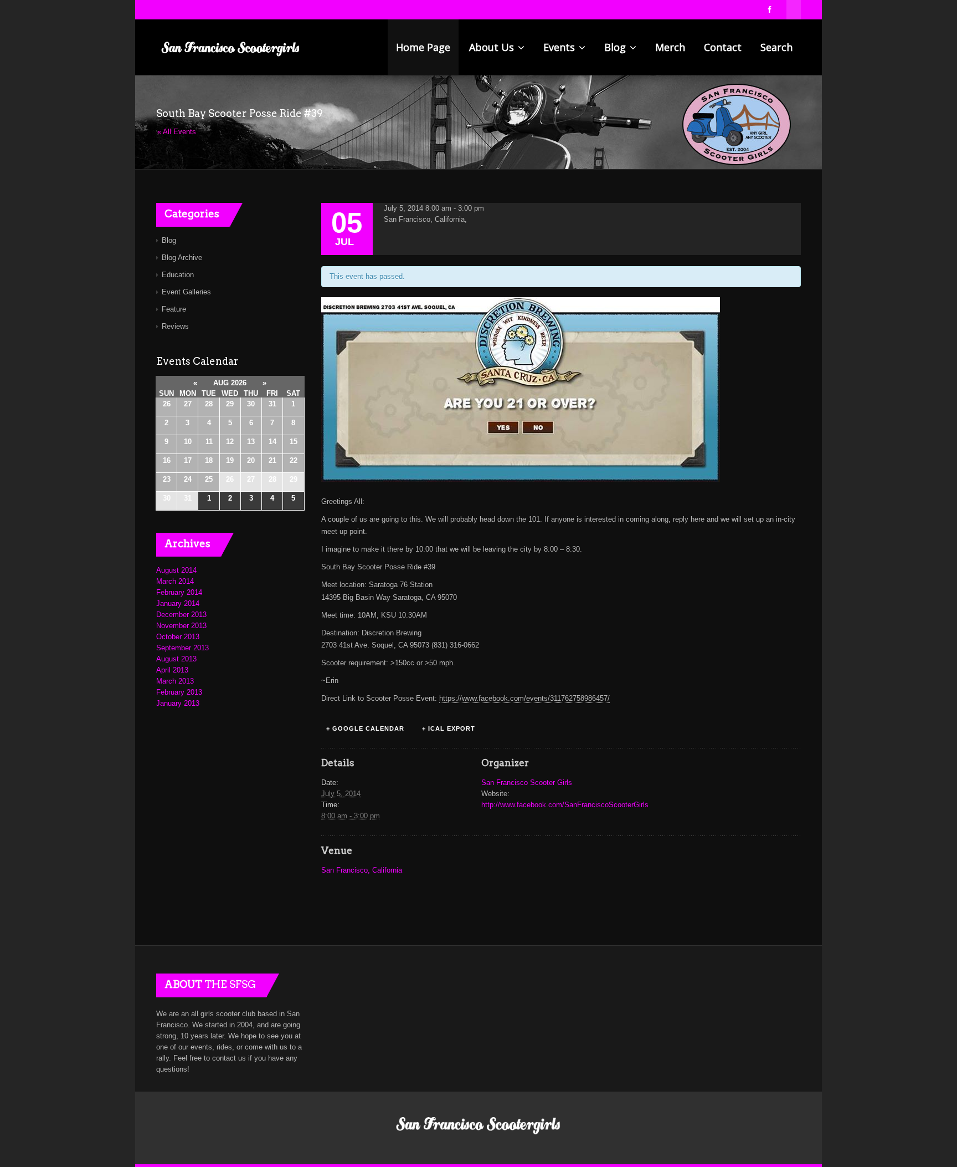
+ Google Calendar (365, 728)
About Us (493, 47)
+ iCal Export (448, 728)
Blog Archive (182, 257)
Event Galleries (186, 292)
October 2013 (177, 637)
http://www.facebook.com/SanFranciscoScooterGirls (565, 805)
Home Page (423, 47)
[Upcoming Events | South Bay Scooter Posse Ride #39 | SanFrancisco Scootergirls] (230, 47)
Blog (616, 47)
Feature (174, 309)
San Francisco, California (361, 870)
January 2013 (177, 703)
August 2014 (176, 570)
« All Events (176, 132)
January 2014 (177, 603)
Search (776, 47)
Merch (670, 47)
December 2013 (181, 614)
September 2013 (182, 648)
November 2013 (181, 625)
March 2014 (175, 581)
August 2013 (176, 659)
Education (178, 275)
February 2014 (179, 592)
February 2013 (179, 692)
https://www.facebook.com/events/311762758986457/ (524, 698)
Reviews (175, 326)
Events (560, 47)
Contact (723, 47)
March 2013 (175, 681)
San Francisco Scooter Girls (526, 782)
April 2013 (172, 670)
